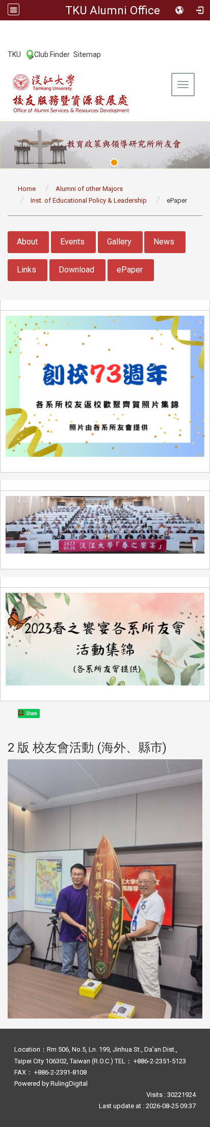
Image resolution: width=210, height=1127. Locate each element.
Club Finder (52, 54)
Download (76, 269)
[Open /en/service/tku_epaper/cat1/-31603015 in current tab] (105, 889)
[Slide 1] (114, 162)
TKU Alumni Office (112, 10)
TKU (14, 54)
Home (27, 189)
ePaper (130, 269)
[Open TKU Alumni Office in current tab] (71, 93)
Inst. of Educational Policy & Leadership (89, 200)
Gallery (119, 241)
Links (26, 269)
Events (72, 241)
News (163, 241)
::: (2, 54)
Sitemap (87, 54)
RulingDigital (69, 1083)
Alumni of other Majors (89, 189)
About (27, 241)
